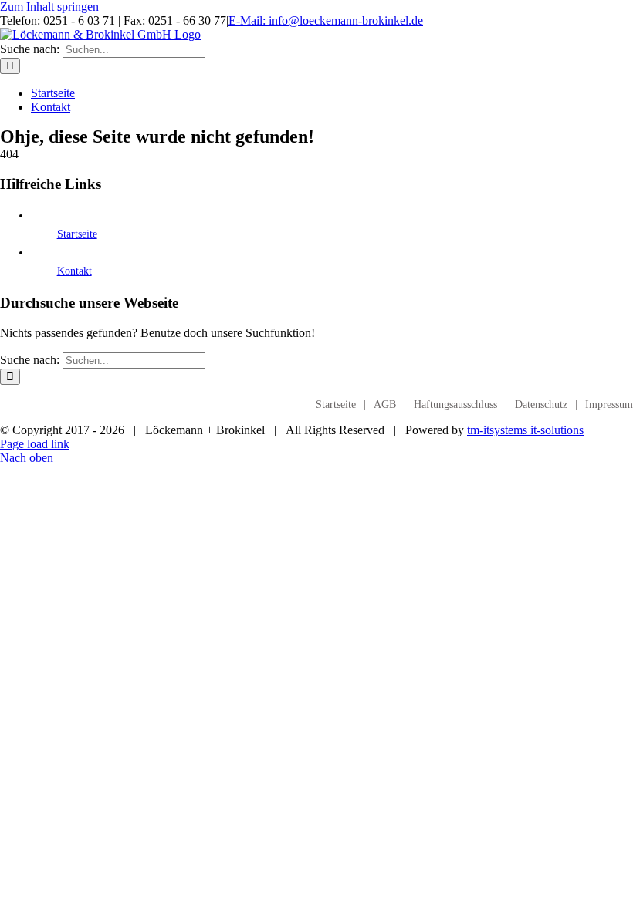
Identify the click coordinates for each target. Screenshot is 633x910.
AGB (385, 404)
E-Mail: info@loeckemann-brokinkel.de (325, 20)
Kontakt (74, 271)
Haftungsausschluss (455, 404)
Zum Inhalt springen (49, 6)
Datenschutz (541, 404)
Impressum (609, 404)
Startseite (77, 234)
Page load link (34, 443)
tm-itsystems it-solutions (525, 429)
